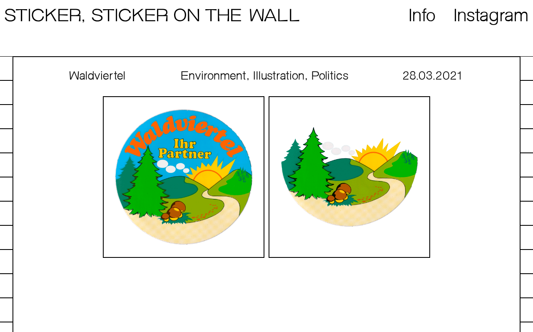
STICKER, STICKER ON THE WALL (152, 16)
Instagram (491, 16)
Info (422, 16)
